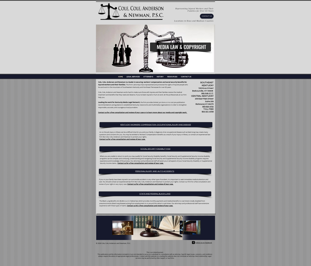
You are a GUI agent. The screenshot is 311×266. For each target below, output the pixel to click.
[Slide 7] (160, 68)
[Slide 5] (155, 68)
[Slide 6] (158, 68)
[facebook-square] (193, 242)
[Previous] (99, 48)
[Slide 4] (152, 68)
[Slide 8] (164, 68)
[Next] (212, 48)
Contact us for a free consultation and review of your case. (140, 163)
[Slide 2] (149, 68)
